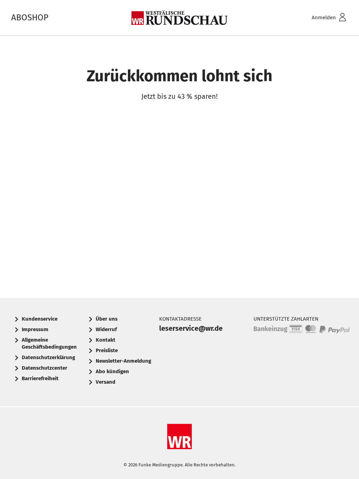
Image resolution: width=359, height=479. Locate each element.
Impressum (35, 329)
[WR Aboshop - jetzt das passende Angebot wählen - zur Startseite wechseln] (179, 17)
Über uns (106, 319)
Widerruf (106, 329)
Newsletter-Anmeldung (123, 361)
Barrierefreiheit (40, 378)
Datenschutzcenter (44, 368)
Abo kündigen (112, 371)
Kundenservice (39, 319)
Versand (105, 382)
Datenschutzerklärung (48, 357)
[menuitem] (320, 17)
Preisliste (107, 350)
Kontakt (105, 340)
